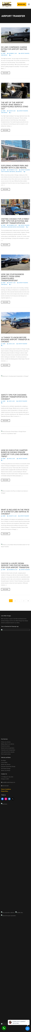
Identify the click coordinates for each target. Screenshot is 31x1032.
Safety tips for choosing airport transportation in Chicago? (14, 397)
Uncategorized (20, 227)
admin (3, 53)
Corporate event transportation (8, 750)
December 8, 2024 (12, 225)
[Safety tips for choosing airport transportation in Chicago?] (15, 383)
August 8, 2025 (12, 110)
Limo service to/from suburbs (7, 752)
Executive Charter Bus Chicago (8, 766)
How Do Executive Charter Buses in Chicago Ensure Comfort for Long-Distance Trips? (14, 453)
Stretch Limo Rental (5, 770)
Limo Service (4, 55)
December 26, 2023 (13, 569)
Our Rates (3, 760)
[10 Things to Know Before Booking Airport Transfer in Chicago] (15, 323)
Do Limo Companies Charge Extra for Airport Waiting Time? (14, 49)
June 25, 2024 (11, 343)
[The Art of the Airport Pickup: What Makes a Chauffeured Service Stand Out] (15, 91)
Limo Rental (12, 171)
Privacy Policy (4, 791)
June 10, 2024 (11, 401)
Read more (5, 72)
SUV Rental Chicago (5, 768)
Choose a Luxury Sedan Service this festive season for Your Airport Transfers (15, 565)
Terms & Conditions (6, 789)
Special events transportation (7, 748)
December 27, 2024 (13, 169)
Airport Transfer (24, 53)
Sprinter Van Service (5, 764)
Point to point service (6, 754)
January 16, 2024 (12, 516)
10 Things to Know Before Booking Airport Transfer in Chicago (15, 339)
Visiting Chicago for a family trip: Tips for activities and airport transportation (15, 221)
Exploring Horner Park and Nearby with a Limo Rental (14, 166)
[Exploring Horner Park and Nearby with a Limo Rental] (15, 151)
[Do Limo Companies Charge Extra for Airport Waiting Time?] (15, 35)
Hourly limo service (5, 746)
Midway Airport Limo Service (7, 744)
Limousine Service (12, 227)
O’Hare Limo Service (6, 742)
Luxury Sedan (4, 762)
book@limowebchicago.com (8, 782)
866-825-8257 (5, 785)
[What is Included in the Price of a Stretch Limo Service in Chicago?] (15, 498)
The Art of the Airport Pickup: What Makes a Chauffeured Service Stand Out (14, 105)
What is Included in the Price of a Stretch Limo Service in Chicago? (15, 511)
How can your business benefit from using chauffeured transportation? (12, 277)
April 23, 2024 (11, 458)
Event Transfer (5, 171)
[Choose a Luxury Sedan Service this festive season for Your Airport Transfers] (15, 551)
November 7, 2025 (12, 53)
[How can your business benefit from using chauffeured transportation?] (15, 262)
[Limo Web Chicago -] (7, 4)
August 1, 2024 (12, 282)
